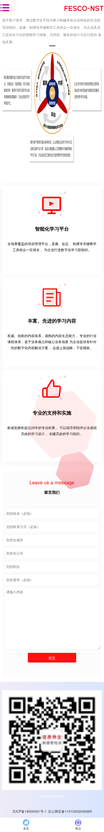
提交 (52, 657)
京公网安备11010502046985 (70, 811)
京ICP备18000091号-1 (29, 811)
